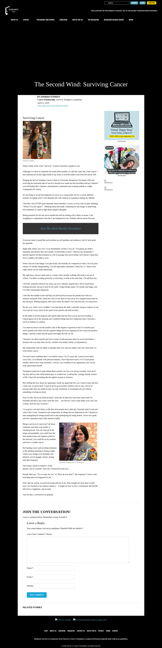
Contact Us (81, 631)
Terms (108, 631)
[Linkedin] (88, 624)
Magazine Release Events (114, 19)
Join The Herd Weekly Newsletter (60, 228)
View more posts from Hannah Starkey (52, 106)
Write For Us (77, 19)
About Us (14, 19)
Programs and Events (45, 19)
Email (30, 577)
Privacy (101, 631)
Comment (41, 534)
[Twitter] (78, 624)
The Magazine (93, 19)
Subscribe (63, 19)
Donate (115, 631)
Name (30, 568)
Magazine (71, 631)
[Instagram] (83, 624)
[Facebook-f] (73, 624)
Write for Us (91, 631)
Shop (46, 631)
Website (30, 586)
